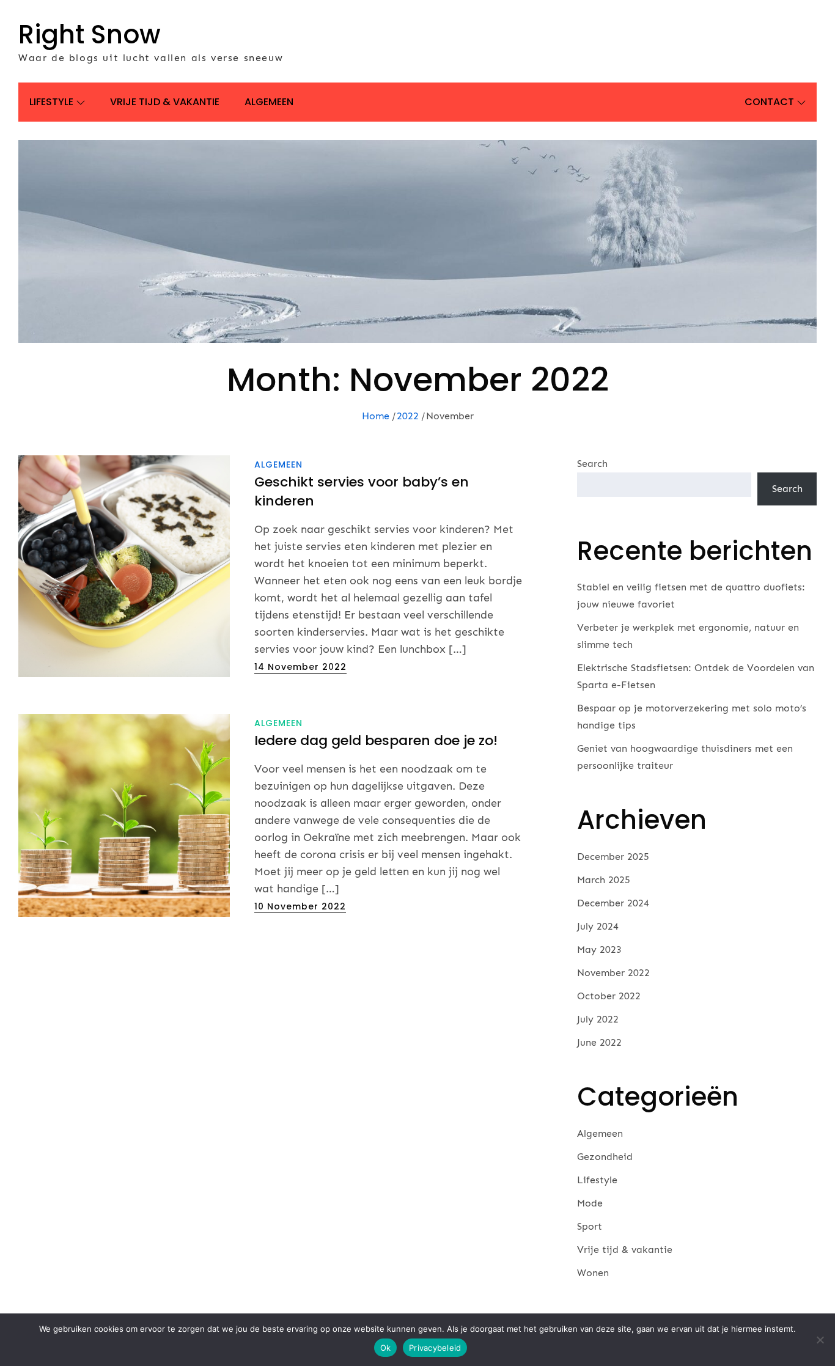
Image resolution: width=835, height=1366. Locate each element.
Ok (385, 1348)
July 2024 (598, 926)
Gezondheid (605, 1156)
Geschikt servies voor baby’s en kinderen (361, 491)
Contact (769, 102)
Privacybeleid (435, 1348)
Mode (590, 1203)
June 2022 (599, 1042)
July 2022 (598, 1019)
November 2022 (613, 973)
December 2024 (613, 903)
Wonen (593, 1273)
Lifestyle (51, 102)
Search (592, 463)
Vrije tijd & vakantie (164, 102)
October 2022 (609, 996)
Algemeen (269, 102)
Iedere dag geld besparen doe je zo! (376, 740)
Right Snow (89, 35)
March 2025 (603, 880)
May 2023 (599, 949)
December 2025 (613, 856)
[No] (820, 1340)
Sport (589, 1226)
